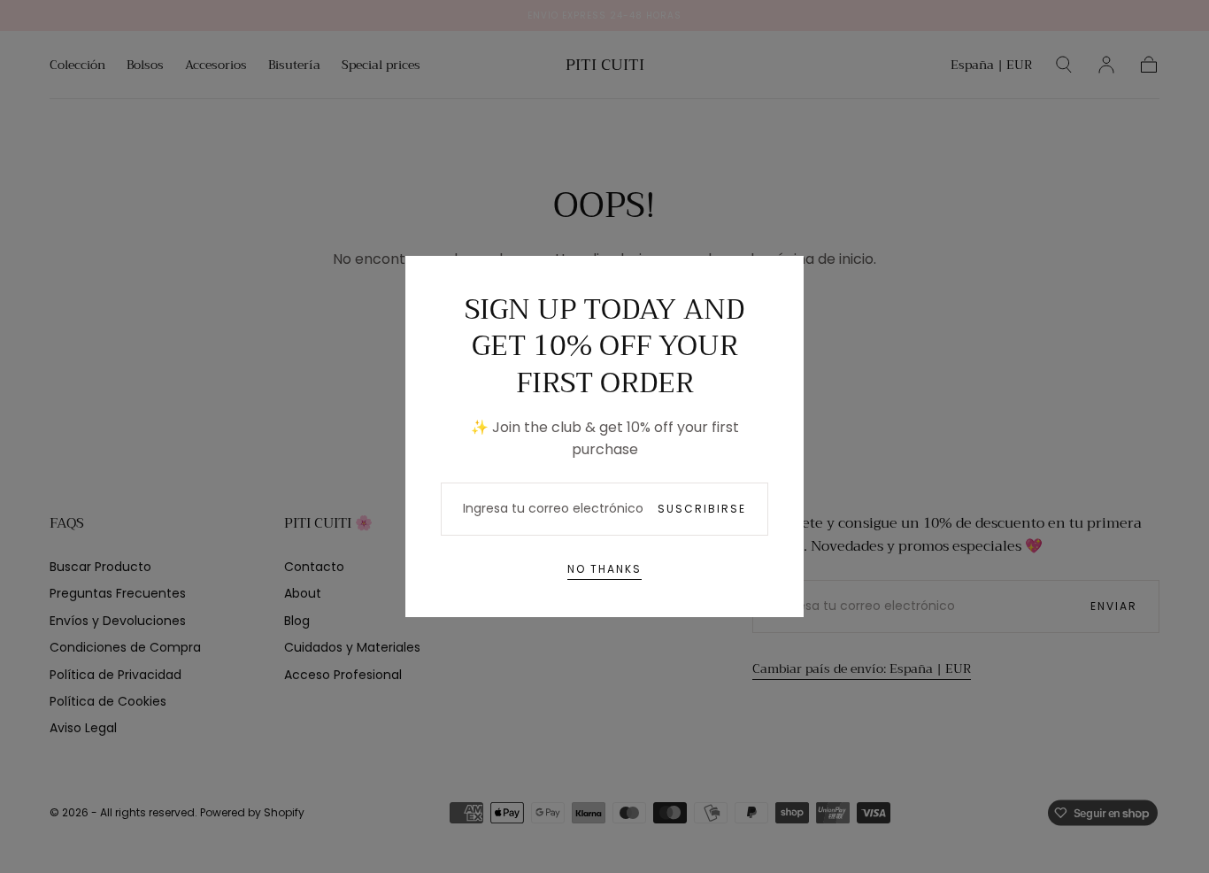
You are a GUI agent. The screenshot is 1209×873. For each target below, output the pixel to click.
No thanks (604, 568)
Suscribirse (702, 508)
